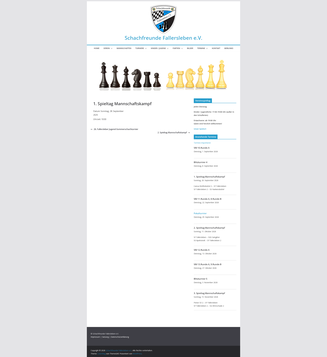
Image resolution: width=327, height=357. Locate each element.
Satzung (105, 337)
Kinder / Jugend (158, 48)
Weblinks (228, 48)
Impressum (95, 337)
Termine (201, 48)
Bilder (190, 48)
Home (96, 48)
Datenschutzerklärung (120, 337)
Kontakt (216, 48)
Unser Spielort (200, 129)
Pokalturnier (200, 213)
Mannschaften (124, 48)
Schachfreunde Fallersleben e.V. (163, 37)
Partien (176, 48)
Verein (106, 48)
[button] (111, 48)
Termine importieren (202, 143)
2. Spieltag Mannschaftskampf (172, 132)
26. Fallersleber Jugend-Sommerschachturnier (116, 129)
